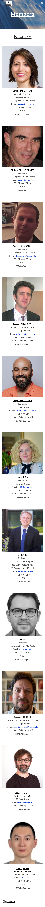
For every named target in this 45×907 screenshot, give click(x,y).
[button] (3, 3)
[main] (22, 14)
